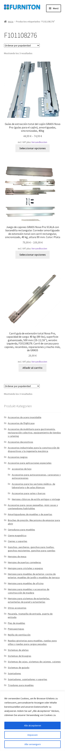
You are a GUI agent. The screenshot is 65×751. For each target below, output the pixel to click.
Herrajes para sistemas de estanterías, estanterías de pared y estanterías (29, 600)
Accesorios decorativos (20, 442)
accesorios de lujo (21, 468)
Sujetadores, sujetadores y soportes (27, 679)
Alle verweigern (32, 744)
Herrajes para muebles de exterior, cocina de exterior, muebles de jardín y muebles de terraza (34, 575)
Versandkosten (39, 142)
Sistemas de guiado (18, 667)
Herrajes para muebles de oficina (26, 583)
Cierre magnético (17, 535)
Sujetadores (14, 673)
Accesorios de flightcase (21, 423)
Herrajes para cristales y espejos (25, 568)
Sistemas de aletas (18, 650)
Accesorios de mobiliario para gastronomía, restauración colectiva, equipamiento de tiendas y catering (34, 433)
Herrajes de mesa (17, 556)
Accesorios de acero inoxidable (24, 417)
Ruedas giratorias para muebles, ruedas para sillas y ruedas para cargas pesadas (32, 642)
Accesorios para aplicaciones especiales (29, 463)
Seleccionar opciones (32, 148)
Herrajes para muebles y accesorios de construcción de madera (28, 591)
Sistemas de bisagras (19, 655)
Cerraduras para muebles (21, 529)
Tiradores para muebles (21, 685)
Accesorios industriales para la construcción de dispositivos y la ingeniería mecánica (33, 449)
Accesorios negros (18, 457)
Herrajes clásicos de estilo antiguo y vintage (36, 499)
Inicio (10, 21)
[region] (32, 721)
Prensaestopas (16, 628)
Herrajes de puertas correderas (24, 562)
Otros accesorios (17, 607)
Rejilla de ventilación (19, 634)
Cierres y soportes (17, 541)
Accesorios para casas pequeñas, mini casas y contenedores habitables (33, 507)
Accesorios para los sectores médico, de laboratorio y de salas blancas (33, 485)
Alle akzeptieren (32, 725)
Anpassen (32, 734)
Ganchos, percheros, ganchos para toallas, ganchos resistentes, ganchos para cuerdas (31, 549)
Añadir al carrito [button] (32, 367)
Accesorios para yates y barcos (28, 493)
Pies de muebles (16, 623)
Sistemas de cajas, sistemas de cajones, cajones (34, 661)
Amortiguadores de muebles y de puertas (30, 514)
